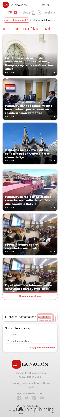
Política (9, 72)
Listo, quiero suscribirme (41, 347)
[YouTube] (41, 397)
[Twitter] (26, 397)
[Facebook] (18, 397)
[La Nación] (15, 5)
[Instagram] (34, 397)
